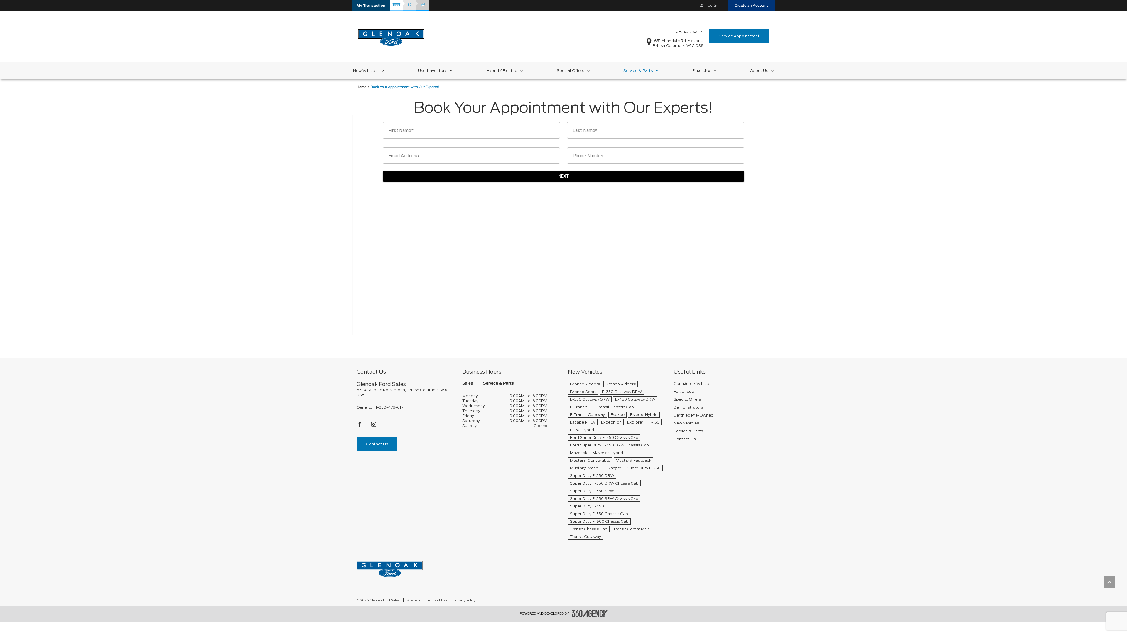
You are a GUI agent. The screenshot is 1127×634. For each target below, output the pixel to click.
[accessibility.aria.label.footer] (590, 613)
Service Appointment (739, 36)
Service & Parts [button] (498, 383)
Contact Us (377, 444)
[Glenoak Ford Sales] (390, 567)
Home (362, 87)
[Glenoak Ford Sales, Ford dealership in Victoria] (391, 35)
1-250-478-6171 (688, 32)
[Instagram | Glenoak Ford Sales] (374, 426)
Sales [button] (467, 383)
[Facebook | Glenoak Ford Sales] (360, 426)
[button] (371, 5)
